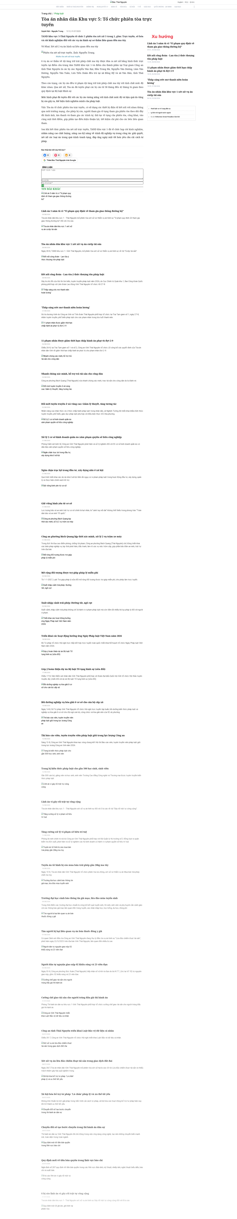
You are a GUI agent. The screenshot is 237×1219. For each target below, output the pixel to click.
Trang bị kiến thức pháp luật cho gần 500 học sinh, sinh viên (75, 768)
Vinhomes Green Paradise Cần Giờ (167, 117)
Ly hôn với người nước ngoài (161, 113)
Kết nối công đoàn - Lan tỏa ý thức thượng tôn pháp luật (72, 274)
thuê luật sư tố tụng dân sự (160, 109)
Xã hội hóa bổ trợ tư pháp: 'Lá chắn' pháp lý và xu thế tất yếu (75, 1094)
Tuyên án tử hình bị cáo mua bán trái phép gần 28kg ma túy (74, 865)
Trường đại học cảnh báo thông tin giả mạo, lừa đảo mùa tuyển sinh (79, 898)
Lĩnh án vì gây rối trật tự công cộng (61, 801)
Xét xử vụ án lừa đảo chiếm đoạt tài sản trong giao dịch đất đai (76, 1060)
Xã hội (132, 7)
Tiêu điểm (60, 7)
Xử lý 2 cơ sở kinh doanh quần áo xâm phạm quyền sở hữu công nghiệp (81, 437)
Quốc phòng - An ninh (163, 7)
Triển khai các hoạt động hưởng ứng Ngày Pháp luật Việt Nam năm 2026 (81, 635)
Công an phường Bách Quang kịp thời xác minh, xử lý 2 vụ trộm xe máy (81, 536)
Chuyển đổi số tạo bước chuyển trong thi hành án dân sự (73, 1127)
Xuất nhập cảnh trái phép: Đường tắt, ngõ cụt (66, 602)
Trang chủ (46, 13)
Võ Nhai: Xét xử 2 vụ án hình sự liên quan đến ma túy (69, 46)
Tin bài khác (51, 189)
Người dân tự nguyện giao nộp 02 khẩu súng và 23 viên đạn (74, 964)
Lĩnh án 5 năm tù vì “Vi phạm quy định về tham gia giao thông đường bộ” (82, 211)
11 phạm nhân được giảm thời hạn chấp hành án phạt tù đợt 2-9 (77, 340)
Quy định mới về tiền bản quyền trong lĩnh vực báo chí (72, 1160)
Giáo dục (147, 7)
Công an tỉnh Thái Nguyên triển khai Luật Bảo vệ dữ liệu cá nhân (77, 1030)
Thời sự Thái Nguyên (75, 7)
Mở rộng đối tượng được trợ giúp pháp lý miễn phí (69, 572)
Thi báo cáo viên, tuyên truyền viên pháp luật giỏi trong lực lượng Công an (83, 735)
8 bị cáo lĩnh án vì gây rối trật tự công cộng (65, 1193)
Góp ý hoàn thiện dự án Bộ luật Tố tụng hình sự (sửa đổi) (73, 669)
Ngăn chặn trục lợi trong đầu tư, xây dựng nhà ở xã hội (72, 470)
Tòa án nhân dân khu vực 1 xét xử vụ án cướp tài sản (71, 244)
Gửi (42, 186)
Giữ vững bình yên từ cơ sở (56, 503)
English (180, 2)
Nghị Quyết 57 (102, 7)
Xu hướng (162, 36)
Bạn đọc (178, 7)
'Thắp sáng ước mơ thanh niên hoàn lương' (65, 307)
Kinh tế (114, 7)
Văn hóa (123, 7)
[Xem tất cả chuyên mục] (194, 6)
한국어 (192, 2)
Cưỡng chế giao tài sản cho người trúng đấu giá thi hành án (74, 997)
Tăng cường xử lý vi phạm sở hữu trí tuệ (64, 831)
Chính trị (90, 7)
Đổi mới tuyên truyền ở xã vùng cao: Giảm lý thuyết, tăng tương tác (79, 403)
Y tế (139, 7)
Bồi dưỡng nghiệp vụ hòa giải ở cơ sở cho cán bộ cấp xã (72, 702)
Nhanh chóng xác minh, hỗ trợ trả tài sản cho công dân (72, 373)
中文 (186, 2)
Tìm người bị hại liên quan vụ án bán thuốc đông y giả (71, 931)
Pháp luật (59, 13)
